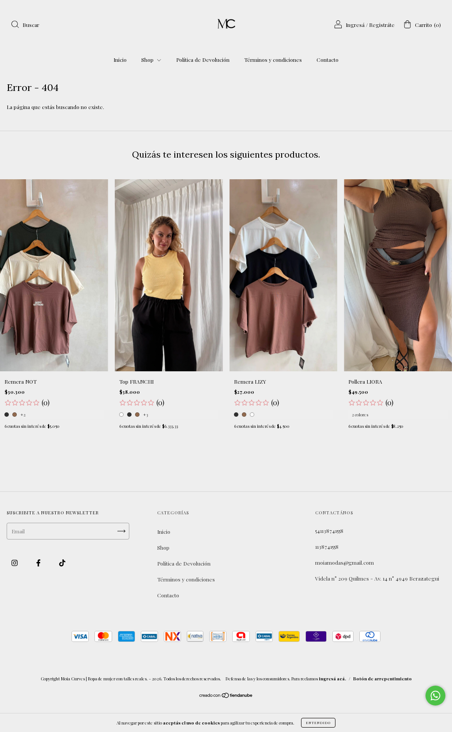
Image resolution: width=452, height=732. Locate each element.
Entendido (318, 722)
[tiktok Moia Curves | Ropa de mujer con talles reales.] (62, 562)
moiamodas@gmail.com (344, 562)
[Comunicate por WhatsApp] (435, 696)
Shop (148, 59)
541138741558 (329, 530)
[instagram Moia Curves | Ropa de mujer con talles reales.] (15, 562)
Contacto (327, 59)
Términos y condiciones (273, 59)
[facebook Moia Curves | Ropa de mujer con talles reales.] (39, 562)
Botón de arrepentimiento (382, 678)
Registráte (382, 24)
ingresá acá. (332, 678)
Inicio (120, 59)
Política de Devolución (203, 59)
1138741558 (327, 546)
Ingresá (355, 24)
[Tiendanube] (226, 696)
